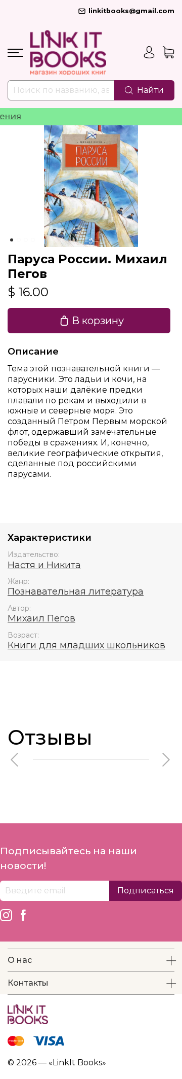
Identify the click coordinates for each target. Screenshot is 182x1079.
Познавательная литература (76, 591)
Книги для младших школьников (86, 645)
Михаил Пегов (41, 618)
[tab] (11, 239)
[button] (15, 760)
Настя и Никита (44, 565)
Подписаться (145, 890)
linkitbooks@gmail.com (131, 11)
